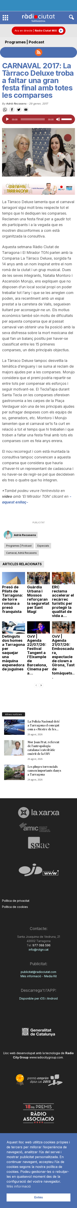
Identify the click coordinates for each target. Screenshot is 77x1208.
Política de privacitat (15, 900)
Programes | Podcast (24, 42)
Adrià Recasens (16, 103)
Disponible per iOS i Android (38, 998)
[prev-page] (36, 685)
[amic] (38, 827)
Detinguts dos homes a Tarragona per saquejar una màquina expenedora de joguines (13, 652)
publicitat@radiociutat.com (38, 972)
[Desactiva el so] (58, 119)
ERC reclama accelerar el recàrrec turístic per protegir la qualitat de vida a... (63, 601)
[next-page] (41, 685)
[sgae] (38, 843)
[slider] (67, 119)
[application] (38, 119)
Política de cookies (15, 907)
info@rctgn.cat (38, 949)
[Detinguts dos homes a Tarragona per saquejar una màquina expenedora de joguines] (13, 627)
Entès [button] (38, 1197)
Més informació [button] (19, 1186)
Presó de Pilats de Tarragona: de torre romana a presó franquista (12, 599)
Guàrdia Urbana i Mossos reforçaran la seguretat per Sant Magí (38, 599)
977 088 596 (41, 945)
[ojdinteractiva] (38, 871)
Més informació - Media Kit (39, 976)
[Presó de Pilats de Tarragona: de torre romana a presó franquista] (13, 578)
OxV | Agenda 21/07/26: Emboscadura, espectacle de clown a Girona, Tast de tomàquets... (63, 657)
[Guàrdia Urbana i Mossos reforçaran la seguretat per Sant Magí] (38, 578)
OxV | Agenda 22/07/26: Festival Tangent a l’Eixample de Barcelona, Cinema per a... (37, 654)
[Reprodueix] (7, 119)
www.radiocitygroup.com (46, 1057)
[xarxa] (38, 812)
